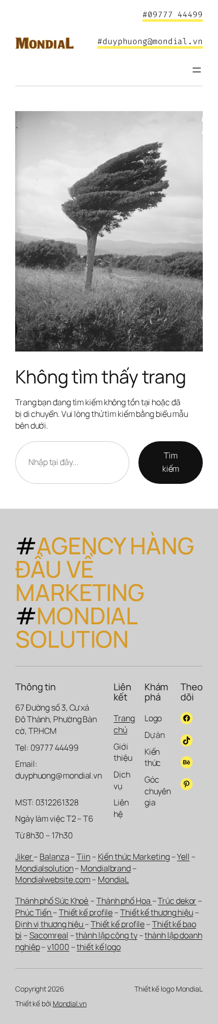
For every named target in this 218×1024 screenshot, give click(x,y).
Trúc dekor (177, 900)
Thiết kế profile (86, 912)
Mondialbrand (106, 868)
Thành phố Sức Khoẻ (52, 900)
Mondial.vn (70, 1003)
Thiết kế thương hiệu (156, 912)
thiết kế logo (99, 946)
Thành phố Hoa (124, 900)
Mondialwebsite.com (52, 879)
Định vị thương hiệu (50, 924)
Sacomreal (48, 935)
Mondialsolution (44, 868)
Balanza (54, 856)
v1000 (58, 946)
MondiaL (113, 879)
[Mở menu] (197, 70)
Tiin (83, 856)
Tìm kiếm (170, 462)
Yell (183, 856)
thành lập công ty (106, 935)
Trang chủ (124, 724)
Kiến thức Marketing (134, 856)
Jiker (24, 856)
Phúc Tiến (34, 912)
